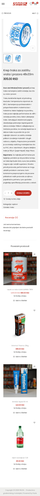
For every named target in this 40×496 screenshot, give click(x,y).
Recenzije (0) (11, 217)
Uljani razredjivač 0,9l (20, 458)
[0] (31, 4)
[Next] (33, 35)
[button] (11, 199)
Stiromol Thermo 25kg (20, 346)
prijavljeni (15, 227)
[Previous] (7, 35)
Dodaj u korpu (23, 193)
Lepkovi (15, 204)
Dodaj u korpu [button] (21, 296)
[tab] (20, 217)
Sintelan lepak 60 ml (20, 402)
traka (12, 207)
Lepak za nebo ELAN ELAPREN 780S (20, 289)
